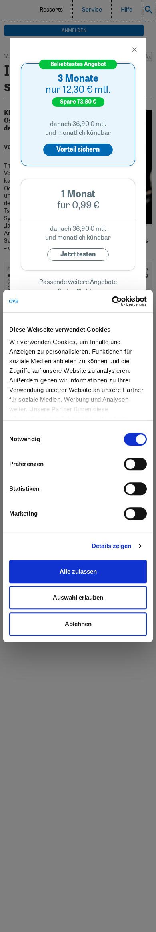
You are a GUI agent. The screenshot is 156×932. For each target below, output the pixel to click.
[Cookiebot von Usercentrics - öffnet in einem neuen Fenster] (112, 301)
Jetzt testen (78, 254)
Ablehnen (78, 623)
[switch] (135, 464)
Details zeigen (111, 545)
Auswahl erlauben (78, 597)
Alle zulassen (78, 571)
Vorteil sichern (78, 149)
